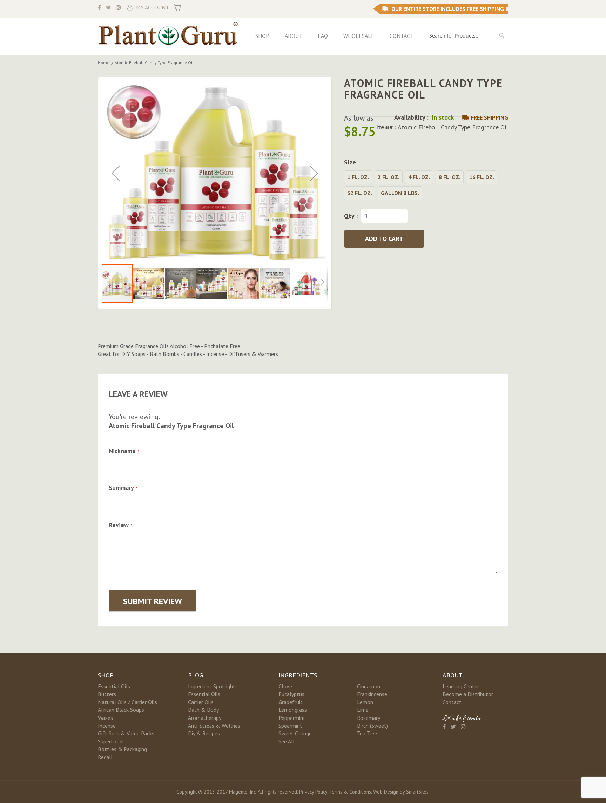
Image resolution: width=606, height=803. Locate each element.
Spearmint (290, 725)
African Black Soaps (121, 709)
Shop (262, 35)
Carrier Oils (201, 702)
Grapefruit (290, 702)
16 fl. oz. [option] (481, 177)
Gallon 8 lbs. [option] (400, 192)
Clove (285, 686)
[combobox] (467, 35)
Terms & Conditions (350, 792)
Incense (107, 725)
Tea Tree (367, 733)
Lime (363, 709)
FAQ (323, 35)
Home (103, 62)
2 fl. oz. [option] (388, 177)
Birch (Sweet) (372, 725)
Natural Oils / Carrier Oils (127, 702)
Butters (107, 693)
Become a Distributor (468, 693)
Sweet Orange (295, 733)
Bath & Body (203, 709)
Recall (105, 757)
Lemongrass (292, 709)
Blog (195, 675)
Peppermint (291, 717)
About (293, 35)
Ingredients (297, 675)
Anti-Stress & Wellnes (214, 725)
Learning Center (461, 686)
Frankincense (372, 693)
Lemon (365, 702)
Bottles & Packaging (122, 749)
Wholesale (358, 35)
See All (286, 741)
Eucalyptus (291, 693)
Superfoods (111, 741)
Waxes (105, 717)
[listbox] (426, 186)
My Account (152, 7)
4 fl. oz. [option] (419, 177)
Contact (401, 35)
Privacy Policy (313, 792)
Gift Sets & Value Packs (126, 733)
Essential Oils (114, 686)
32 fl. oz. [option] (359, 192)
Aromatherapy (204, 717)
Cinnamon (368, 686)
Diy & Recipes (204, 733)
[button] (116, 173)
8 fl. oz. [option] (449, 177)
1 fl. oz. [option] (358, 177)
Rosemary (368, 717)
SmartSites (417, 792)
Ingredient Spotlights (213, 686)
